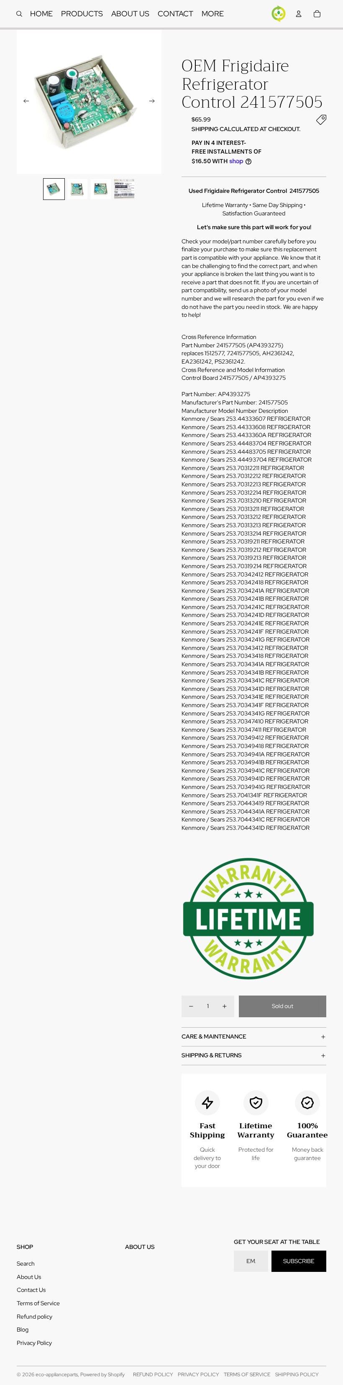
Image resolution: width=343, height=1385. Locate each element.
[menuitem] (213, 14)
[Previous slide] (24, 102)
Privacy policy (198, 1374)
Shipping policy (297, 1374)
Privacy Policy (34, 1343)
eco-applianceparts (57, 1374)
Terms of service (247, 1374)
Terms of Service (38, 1303)
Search (26, 1263)
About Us (29, 1277)
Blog (22, 1329)
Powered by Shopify (102, 1374)
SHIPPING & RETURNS (212, 1055)
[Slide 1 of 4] (54, 189)
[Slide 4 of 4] (124, 189)
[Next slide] (154, 102)
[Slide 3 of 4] (101, 189)
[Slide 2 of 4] (77, 189)
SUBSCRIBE (299, 1261)
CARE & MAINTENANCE (214, 1036)
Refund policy (34, 1316)
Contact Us (31, 1290)
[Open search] (19, 14)
